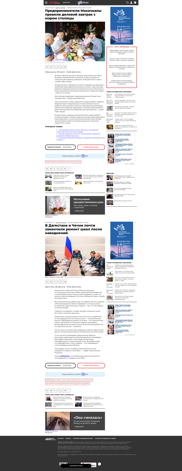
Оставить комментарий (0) (91, 147)
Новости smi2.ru (51, 215)
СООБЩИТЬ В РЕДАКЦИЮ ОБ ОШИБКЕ (105, 438)
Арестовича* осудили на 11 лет (123, 201)
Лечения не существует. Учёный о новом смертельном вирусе (125, 107)
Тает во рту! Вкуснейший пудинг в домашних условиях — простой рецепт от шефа (125, 279)
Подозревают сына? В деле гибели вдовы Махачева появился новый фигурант (121, 52)
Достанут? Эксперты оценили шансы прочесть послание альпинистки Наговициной (126, 114)
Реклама (68, 438)
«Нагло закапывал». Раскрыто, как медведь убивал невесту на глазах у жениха (125, 102)
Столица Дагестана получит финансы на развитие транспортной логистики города (77, 131)
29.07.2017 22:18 (49, 7)
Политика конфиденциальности (83, 438)
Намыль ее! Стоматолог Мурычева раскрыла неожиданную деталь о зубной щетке (125, 291)
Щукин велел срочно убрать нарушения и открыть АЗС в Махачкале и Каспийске (122, 74)
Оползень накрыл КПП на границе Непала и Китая (124, 195)
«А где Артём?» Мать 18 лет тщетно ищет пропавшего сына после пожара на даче (125, 95)
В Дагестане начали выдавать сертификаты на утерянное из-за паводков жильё (93, 404)
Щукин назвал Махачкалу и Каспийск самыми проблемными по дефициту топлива (122, 67)
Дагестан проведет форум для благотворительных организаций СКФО (63, 189)
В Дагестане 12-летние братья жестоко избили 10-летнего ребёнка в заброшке (122, 82)
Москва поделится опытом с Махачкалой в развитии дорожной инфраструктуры (78, 135)
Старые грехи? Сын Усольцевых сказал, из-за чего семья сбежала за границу (125, 120)
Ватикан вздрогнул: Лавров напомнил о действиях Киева (122, 182)
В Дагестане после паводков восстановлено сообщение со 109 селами (93, 398)
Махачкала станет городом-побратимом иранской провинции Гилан (61, 177)
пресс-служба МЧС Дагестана (73, 277)
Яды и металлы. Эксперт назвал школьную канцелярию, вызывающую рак (124, 298)
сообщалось (65, 356)
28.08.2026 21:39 (49, 222)
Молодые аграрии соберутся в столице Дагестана (62, 182)
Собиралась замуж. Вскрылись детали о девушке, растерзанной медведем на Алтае (124, 266)
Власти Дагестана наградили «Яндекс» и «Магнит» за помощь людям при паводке (62, 398)
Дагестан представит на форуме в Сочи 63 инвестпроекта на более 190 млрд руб (93, 177)
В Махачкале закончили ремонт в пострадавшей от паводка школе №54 (63, 404)
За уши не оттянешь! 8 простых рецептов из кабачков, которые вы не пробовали (126, 127)
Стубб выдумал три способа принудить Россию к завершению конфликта (124, 177)
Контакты (61, 438)
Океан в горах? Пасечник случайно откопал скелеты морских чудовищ (121, 59)
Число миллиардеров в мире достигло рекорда (122, 189)
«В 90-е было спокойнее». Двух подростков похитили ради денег (125, 272)
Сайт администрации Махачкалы (55, 62)
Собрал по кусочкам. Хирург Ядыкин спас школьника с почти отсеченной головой (126, 285)
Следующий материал (76, 465)
